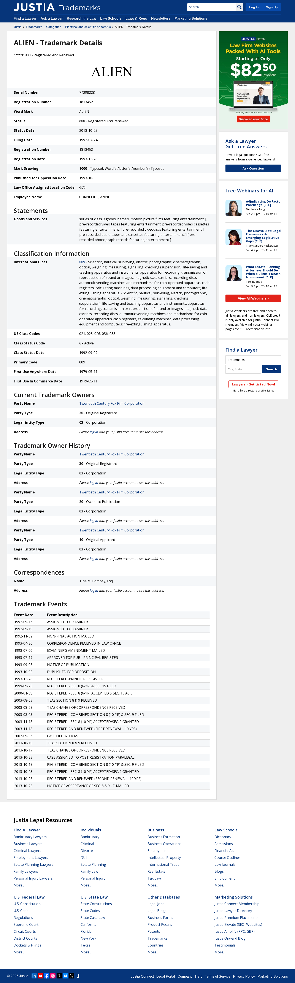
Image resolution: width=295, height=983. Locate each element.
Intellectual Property (164, 857)
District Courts (25, 938)
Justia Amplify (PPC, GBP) (234, 931)
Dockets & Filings (27, 945)
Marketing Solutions (190, 18)
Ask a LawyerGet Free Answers (246, 144)
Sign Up (272, 7)
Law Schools (110, 18)
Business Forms (160, 917)
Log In (254, 7)
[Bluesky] (65, 975)
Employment (158, 850)
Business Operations (164, 843)
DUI (84, 857)
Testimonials (224, 945)
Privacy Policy (244, 976)
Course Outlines (227, 857)
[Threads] (59, 975)
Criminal (87, 843)
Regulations (23, 917)
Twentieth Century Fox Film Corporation (111, 403)
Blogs (219, 871)
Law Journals (224, 864)
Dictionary (222, 836)
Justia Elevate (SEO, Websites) (238, 924)
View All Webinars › (253, 298)
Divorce (87, 850)
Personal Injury (93, 878)
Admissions (223, 843)
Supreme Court (26, 924)
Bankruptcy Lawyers (30, 836)
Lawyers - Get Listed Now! (253, 384)
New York (88, 938)
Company (185, 976)
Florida (86, 931)
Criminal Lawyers (27, 850)
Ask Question (253, 168)
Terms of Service (217, 976)
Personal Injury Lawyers (33, 878)
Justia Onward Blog (230, 938)
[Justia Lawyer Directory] (78, 975)
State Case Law (93, 917)
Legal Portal (165, 976)
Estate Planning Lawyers (33, 864)
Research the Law (81, 18)
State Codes (90, 910)
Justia (18, 27)
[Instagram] (53, 975)
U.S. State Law (94, 897)
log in (94, 432)
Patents (154, 931)
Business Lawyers (28, 843)
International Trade (163, 864)
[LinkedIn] (34, 975)
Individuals (91, 829)
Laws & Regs (136, 18)
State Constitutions (96, 903)
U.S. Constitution (27, 903)
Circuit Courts (25, 931)
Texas (85, 945)
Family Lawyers (26, 871)
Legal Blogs (157, 910)
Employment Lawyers (31, 857)
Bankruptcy (90, 836)
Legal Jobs (156, 903)
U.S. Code (21, 910)
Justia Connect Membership (236, 903)
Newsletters (160, 18)
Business (156, 829)
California (88, 924)
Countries (155, 945)
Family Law (89, 871)
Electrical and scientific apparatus (88, 27)
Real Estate (156, 871)
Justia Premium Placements (236, 917)
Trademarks (34, 27)
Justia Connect (142, 976)
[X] (71, 975)
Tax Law (154, 878)
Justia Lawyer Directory (233, 910)
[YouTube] (40, 975)
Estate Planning (93, 864)
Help (198, 976)
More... (19, 885)
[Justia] (34, 7)
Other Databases (164, 897)
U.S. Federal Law (29, 897)
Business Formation (164, 836)
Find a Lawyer (25, 18)
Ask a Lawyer (52, 18)
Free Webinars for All (249, 190)
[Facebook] (46, 975)
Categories (53, 27)
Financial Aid (224, 850)
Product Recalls (160, 924)
